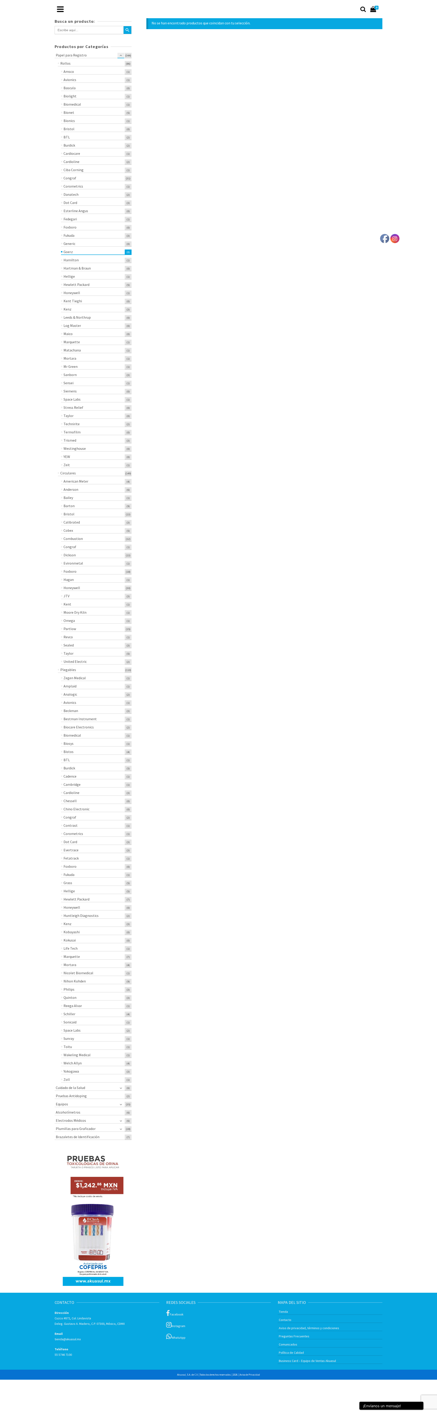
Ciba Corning (74, 170)
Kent (67, 604)
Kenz (67, 309)
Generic (69, 243)
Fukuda (69, 235)
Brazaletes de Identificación (77, 1137)
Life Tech (71, 948)
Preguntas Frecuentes (294, 1336)
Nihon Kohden (75, 981)
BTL (67, 137)
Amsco (69, 71)
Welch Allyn (73, 1063)
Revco (68, 637)
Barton (69, 506)
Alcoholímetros (68, 1112)
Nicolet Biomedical (78, 973)
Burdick (69, 145)
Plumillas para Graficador (76, 1128)
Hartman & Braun (77, 268)
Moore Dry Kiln (75, 612)
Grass (68, 882)
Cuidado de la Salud (70, 1087)
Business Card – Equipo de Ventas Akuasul (307, 1361)
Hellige (69, 276)
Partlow (70, 628)
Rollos (65, 63)
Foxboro (70, 227)
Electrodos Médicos (71, 1120)
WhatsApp (178, 1338)
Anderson (71, 489)
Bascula (70, 88)
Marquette (72, 342)
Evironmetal (73, 563)
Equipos (62, 1104)
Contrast (71, 825)
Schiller (69, 1014)
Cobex (68, 530)
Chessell (70, 801)
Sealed (69, 645)
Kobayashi (72, 932)
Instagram (178, 1326)
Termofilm (72, 432)
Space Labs (72, 399)
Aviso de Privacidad (250, 1374)
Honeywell (72, 292)
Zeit (67, 465)
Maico (68, 333)
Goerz (68, 251)
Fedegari (70, 219)
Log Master (72, 325)
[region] (93, 1217)
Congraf (70, 178)
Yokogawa (71, 1071)
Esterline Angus (76, 211)
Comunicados (288, 1344)
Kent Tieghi (73, 301)
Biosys (69, 743)
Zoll (67, 1079)
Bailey (68, 497)
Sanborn (70, 374)
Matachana (72, 350)
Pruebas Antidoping (71, 1096)
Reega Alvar (73, 1005)
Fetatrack (71, 858)
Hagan (69, 579)
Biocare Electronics (79, 727)
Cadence (70, 776)
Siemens (70, 391)
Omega (69, 620)
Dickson (70, 555)
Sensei (69, 383)
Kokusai (70, 940)
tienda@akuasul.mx (68, 1339)
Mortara (70, 358)
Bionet (69, 112)
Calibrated (72, 522)
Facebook (176, 1314)
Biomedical (72, 104)
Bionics (69, 120)
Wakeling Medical (77, 1055)
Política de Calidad (291, 1353)
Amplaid (70, 686)
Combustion (73, 538)
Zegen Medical (75, 678)
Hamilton (71, 260)
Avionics (70, 79)
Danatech (71, 194)
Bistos (69, 751)
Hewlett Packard (76, 284)
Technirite (72, 424)
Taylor (69, 415)
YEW (67, 456)
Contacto (285, 1320)
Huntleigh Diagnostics (81, 915)
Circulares (68, 473)
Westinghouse (75, 448)
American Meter (76, 481)
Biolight (70, 96)
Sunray (69, 1038)
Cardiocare (72, 153)
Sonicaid (70, 1022)
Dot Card (70, 202)
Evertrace (71, 850)
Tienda (283, 1312)
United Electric (75, 661)
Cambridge (72, 784)
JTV (66, 596)
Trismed (70, 440)
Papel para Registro (71, 55)
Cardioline (71, 161)
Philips (69, 989)
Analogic (70, 694)
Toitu (68, 1046)
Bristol (69, 129)
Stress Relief (73, 407)
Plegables (68, 669)
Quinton (70, 997)
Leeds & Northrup (77, 317)
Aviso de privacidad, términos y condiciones (309, 1328)
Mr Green (71, 366)
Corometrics (73, 186)
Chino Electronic (76, 809)
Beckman (71, 710)
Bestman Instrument (80, 719)
